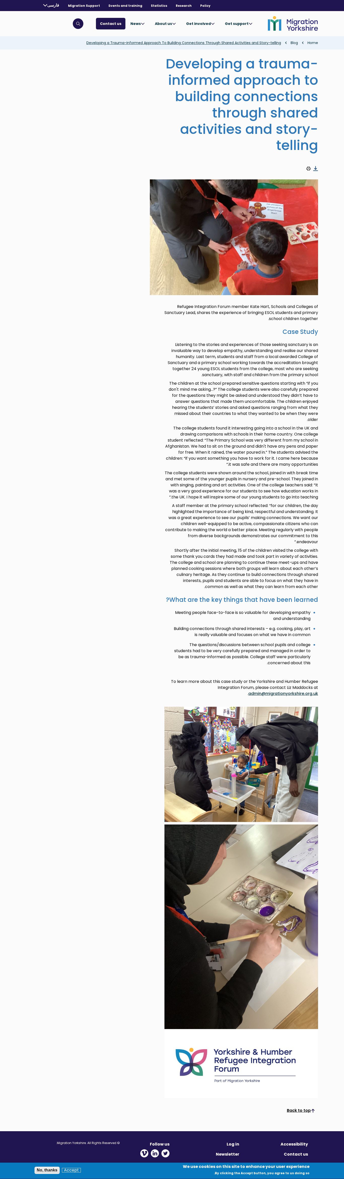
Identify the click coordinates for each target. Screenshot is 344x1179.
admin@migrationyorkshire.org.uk (283, 693)
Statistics (159, 6)
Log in (233, 1144)
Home (312, 42)
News (135, 23)
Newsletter (227, 1154)
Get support (237, 23)
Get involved (198, 23)
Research (184, 6)
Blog (294, 42)
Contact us (110, 23)
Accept (71, 1170)
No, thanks (47, 1170)
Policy (205, 6)
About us (163, 23)
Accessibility (294, 1144)
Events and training (125, 6)
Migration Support (84, 6)
